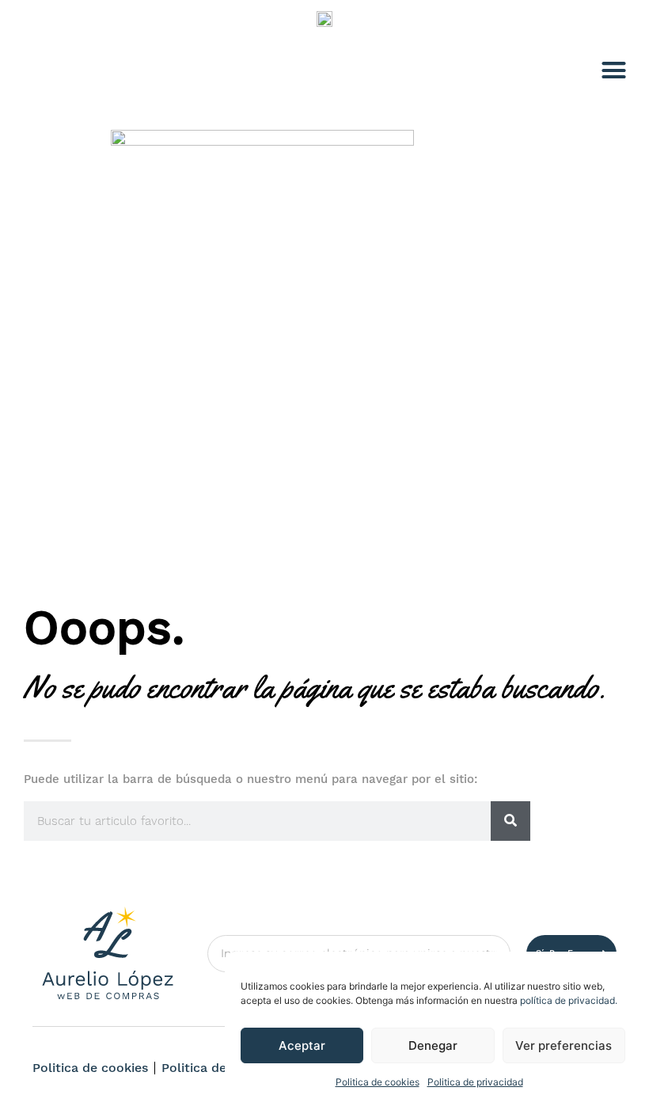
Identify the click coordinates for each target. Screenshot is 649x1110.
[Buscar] (510, 821)
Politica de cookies (377, 1082)
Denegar (432, 1045)
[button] (614, 70)
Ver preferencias (563, 1045)
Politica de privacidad (475, 1082)
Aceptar (302, 1045)
